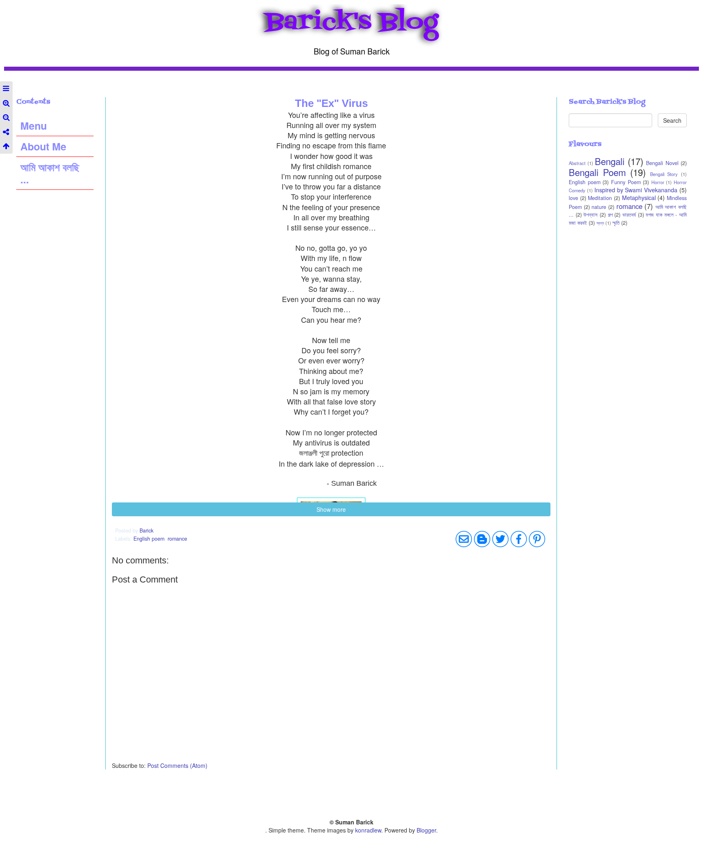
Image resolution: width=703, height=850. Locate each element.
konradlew (368, 830)
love (573, 198)
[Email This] (464, 539)
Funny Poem (626, 182)
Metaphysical (639, 197)
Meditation (600, 198)
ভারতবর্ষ (629, 214)
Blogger (426, 830)
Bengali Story (664, 174)
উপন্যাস (590, 214)
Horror (657, 182)
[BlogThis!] (482, 539)
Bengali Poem (597, 171)
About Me (43, 146)
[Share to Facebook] (519, 539)
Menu (33, 125)
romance (177, 538)
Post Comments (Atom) (177, 765)
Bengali (609, 160)
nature (599, 207)
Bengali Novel (662, 163)
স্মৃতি (616, 222)
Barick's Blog (351, 22)
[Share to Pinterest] (537, 539)
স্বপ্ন (600, 223)
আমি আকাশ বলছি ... (49, 173)
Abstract (577, 163)
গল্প (610, 214)
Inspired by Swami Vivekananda (636, 190)
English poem (148, 538)
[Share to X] (500, 539)
